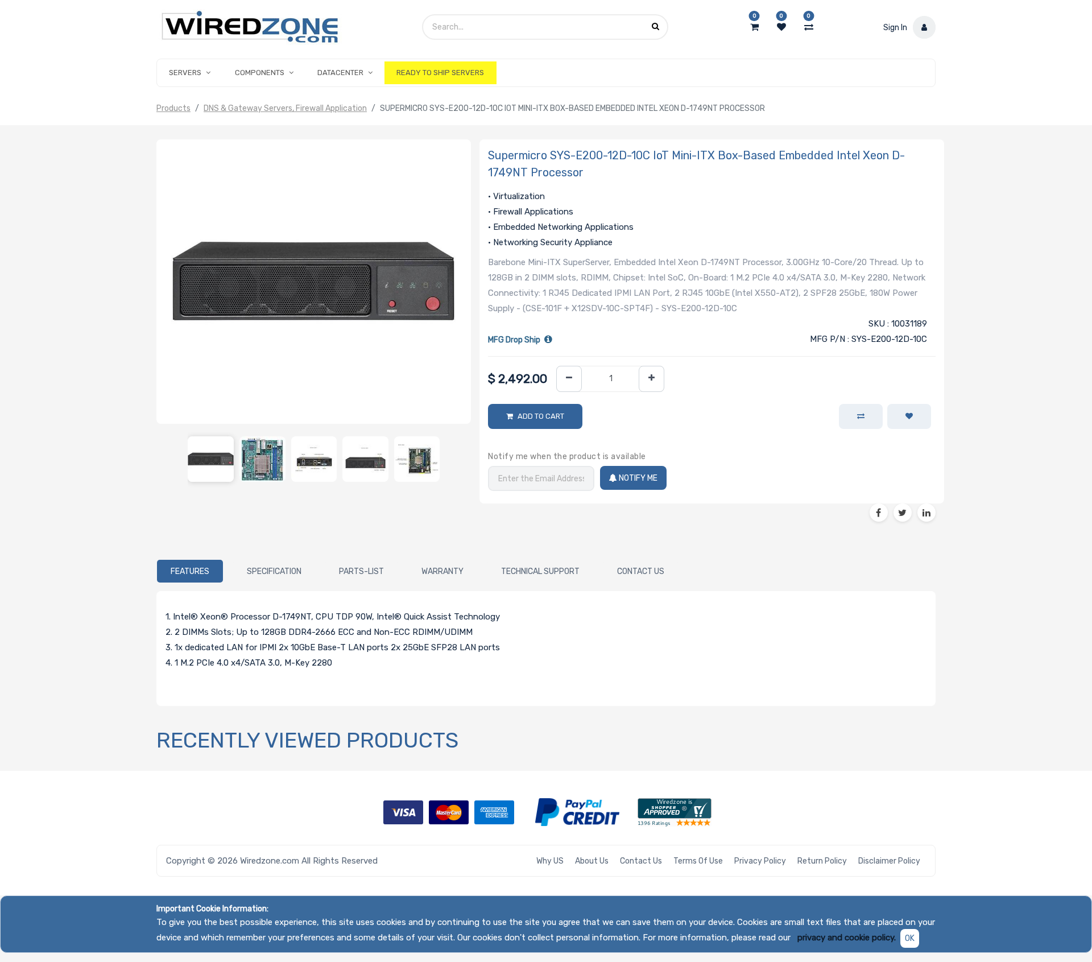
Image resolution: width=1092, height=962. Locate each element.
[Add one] (651, 379)
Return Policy (822, 861)
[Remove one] (569, 379)
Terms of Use (698, 861)
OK (910, 938)
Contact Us (641, 861)
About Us (592, 861)
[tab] (190, 571)
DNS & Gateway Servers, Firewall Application (285, 108)
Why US (550, 861)
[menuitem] (440, 73)
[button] (909, 416)
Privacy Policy (760, 861)
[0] (754, 27)
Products (173, 108)
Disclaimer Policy (889, 861)
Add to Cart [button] (541, 416)
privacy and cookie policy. (846, 937)
